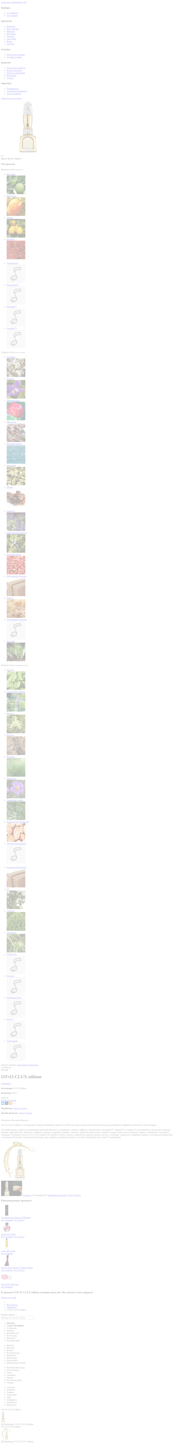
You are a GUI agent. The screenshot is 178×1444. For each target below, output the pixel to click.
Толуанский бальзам (16, 843)
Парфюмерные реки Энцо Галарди (64, 1195)
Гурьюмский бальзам (17, 619)
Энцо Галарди (20, 1108)
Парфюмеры (12, 88)
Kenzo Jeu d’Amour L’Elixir (14, 1268)
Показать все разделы (11, 98)
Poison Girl (6, 1234)
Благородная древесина (18, 822)
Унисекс (11, 36)
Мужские (11, 34)
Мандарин (12, 196)
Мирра (10, 487)
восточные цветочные (27, 1065)
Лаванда (11, 511)
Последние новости (16, 68)
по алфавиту (12, 13)
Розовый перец (14, 554)
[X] (6, 1103)
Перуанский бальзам (16, 576)
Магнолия (11, 422)
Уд (8, 889)
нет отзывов (7, 1220)
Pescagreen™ (13, 285)
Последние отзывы (16, 54)
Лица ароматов (14, 93)
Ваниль (10, 713)
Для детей (11, 39)
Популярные (13, 29)
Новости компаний (16, 73)
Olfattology (6, 1083)
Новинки (11, 26)
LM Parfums (25, 1217)
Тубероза (11, 357)
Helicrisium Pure (14, 997)
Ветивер (11, 757)
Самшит (10, 911)
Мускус (10, 735)
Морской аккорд (14, 444)
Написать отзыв (8, 1100)
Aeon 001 (5, 1251)
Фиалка (10, 378)
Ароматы (27, 1195)
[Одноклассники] (10, 1103)
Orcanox (10, 976)
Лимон (10, 217)
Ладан (10, 598)
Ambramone (12, 1041)
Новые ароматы (14, 70)
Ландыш (11, 641)
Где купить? (19, 1220)
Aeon (12, 1251)
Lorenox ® (11, 954)
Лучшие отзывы (14, 57)
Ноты (9, 41)
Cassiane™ (12, 328)
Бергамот (11, 174)
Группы (10, 44)
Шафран (11, 239)
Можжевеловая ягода (17, 533)
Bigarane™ (12, 306)
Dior (14, 1234)
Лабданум (11, 778)
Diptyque (14, 1284)
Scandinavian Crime (10, 1217)
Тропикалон (12, 263)
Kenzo (30, 1268)
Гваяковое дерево (15, 800)
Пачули (10, 670)
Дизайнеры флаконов (17, 91)
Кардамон (11, 465)
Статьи (10, 78)
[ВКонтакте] (2, 1103)
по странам (12, 15)
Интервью (11, 75)
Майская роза (13, 400)
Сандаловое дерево (16, 691)
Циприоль (11, 932)
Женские (11, 31)
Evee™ (10, 1019)
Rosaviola (5, 1284)
